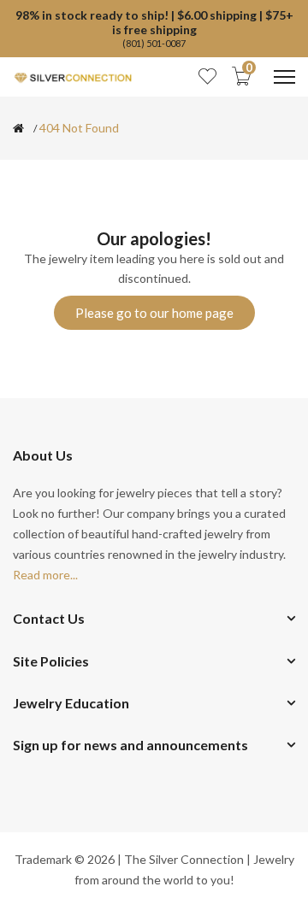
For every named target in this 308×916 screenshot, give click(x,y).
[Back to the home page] (18, 128)
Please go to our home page (154, 312)
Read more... (45, 574)
